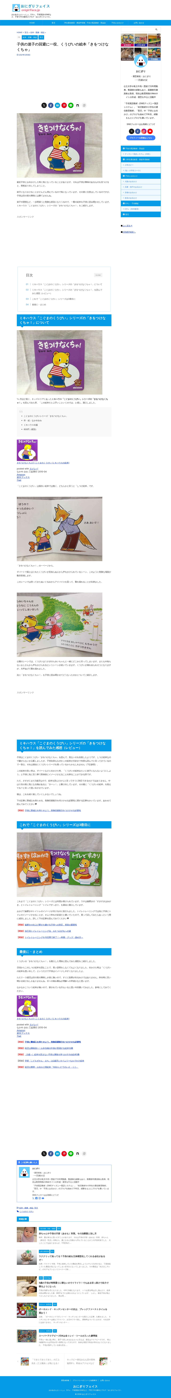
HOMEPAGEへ (129, 232)
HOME (32, 23)
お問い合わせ (139, 23)
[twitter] (44, 105)
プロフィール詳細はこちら (141, 138)
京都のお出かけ (131, 192)
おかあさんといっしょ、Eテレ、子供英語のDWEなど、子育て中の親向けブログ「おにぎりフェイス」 (85, 1390)
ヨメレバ (34, 468)
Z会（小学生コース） (133, 170)
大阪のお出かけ (131, 181)
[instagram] (40, 1198)
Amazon (21, 474)
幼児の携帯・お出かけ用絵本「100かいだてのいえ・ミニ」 (51, 1067)
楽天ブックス (23, 477)
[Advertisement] (64, 79)
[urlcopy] (84, 105)
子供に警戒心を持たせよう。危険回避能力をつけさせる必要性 (53, 810)
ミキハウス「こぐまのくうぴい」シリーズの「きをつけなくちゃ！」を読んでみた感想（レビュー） (67, 292)
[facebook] (50, 105)
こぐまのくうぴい (27, 1211)
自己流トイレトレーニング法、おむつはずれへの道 (48, 931)
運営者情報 (65, 1380)
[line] (70, 105)
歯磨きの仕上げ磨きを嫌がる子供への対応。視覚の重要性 (51, 924)
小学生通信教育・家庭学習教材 (74, 23)
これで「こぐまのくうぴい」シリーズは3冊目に (53, 299)
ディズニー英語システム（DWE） (138, 154)
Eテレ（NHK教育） (132, 209)
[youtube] (43, 1198)
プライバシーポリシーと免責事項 (85, 1380)
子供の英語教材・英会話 (96, 23)
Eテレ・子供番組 (132, 203)
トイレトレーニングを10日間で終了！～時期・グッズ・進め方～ (54, 937)
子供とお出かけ (117, 23)
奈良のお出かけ (131, 198)
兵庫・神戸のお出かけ (133, 187)
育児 (53, 23)
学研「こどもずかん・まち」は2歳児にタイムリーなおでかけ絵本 (54, 1060)
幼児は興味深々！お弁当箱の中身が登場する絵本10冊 (49, 1048)
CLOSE (98, 275)
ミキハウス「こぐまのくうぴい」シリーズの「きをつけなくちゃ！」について (67, 284)
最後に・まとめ (39, 304)
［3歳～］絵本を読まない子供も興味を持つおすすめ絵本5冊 (52, 1054)
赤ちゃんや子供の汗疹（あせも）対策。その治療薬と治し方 (68, 1233)
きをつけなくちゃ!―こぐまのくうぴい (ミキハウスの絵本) (43, 463)
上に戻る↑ (128, 225)
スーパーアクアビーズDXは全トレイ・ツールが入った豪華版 (68, 1335)
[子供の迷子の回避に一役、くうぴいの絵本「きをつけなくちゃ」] (57, 105)
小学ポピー (129, 165)
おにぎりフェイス (85, 1386)
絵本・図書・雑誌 (26, 1208)
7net (19, 480)
